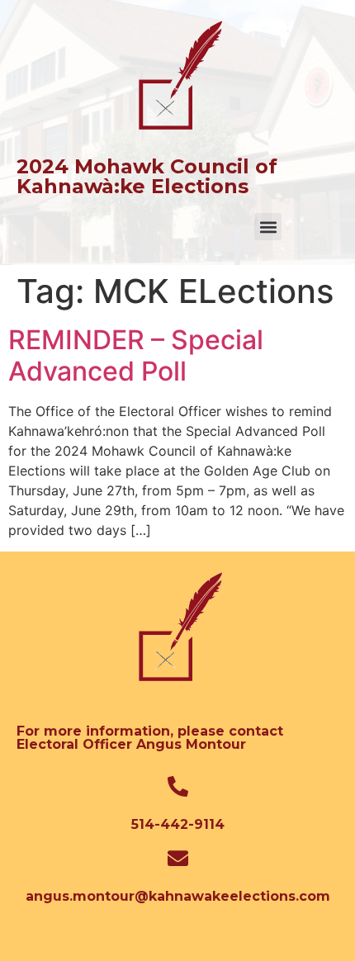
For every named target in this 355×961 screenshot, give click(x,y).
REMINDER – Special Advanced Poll (135, 355)
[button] (268, 226)
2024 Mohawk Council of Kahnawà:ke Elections (147, 176)
